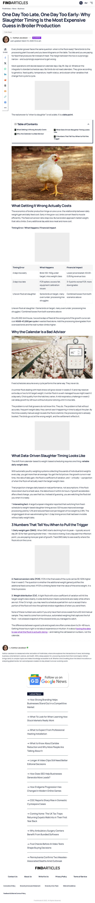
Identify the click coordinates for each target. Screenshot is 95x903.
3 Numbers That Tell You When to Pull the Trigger (71, 137)
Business (21, 9)
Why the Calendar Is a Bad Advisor (30, 134)
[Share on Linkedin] (5, 74)
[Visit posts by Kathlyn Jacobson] (5, 39)
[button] (81, 3)
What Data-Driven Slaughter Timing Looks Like (72, 131)
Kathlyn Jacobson (20, 38)
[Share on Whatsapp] (5, 69)
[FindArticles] (15, 3)
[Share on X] (5, 63)
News (14, 9)
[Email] (5, 91)
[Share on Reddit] (5, 80)
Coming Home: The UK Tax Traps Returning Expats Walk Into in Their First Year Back (47, 817)
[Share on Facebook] (5, 57)
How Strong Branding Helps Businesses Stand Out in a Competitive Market (47, 703)
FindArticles (6, 9)
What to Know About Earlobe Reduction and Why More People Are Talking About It (45, 747)
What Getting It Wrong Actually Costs (31, 129)
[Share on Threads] (5, 85)
